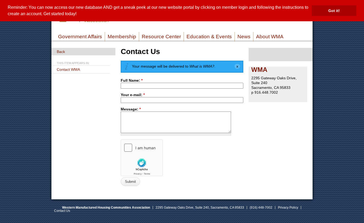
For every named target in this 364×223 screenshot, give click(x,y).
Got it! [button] (334, 11)
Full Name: (132, 80)
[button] (78, 14)
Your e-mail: (133, 95)
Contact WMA (68, 69)
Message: (131, 109)
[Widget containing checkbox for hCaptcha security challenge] (142, 157)
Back (61, 51)
